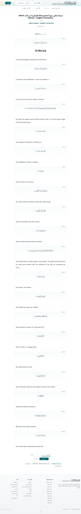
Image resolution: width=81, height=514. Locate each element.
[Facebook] (78, 492)
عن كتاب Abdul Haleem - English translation (41, 463)
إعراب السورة (28, 463)
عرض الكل (35, 458)
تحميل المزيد (43, 458)
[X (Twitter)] (75, 492)
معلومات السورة (58, 466)
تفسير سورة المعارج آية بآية (56, 463)
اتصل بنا (8, 3)
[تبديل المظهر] (13, 3)
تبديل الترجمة (40, 26)
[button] (46, 8)
